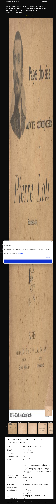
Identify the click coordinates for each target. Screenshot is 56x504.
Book (24, 459)
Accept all (44, 261)
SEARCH (44, 2)
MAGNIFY (20, 501)
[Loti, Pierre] (26, 449)
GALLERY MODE (29, 15)
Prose (24, 498)
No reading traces (27, 477)
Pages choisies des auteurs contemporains (34, 495)
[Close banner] (51, 241)
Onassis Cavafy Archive (13, 1)
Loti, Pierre (25, 489)
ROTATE (13, 501)
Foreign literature (27, 496)
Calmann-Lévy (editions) (29, 491)
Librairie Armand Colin (28, 494)
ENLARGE (27, 501)
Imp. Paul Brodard (27, 492)
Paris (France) (26, 458)
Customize (48, 257)
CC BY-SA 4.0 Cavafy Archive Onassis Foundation (35, 484)
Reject (12, 261)
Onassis (3, 247)
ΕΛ (3, 258)
